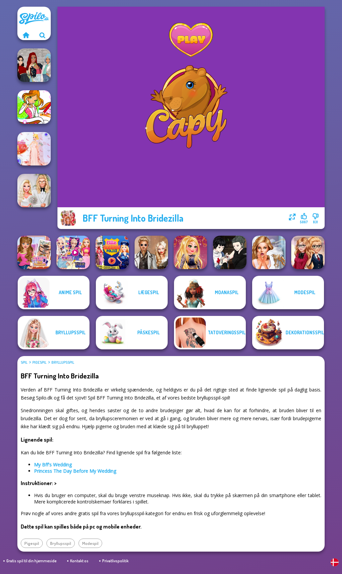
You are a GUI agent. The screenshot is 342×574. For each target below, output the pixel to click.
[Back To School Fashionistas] (308, 252)
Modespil (90, 543)
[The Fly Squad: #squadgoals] (34, 65)
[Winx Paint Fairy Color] (34, 107)
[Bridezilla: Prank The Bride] (269, 252)
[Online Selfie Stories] (190, 252)
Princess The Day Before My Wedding (75, 471)
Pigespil (39, 362)
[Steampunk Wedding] (151, 252)
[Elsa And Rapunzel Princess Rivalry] (73, 252)
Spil (24, 362)
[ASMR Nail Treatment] (34, 252)
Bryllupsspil (62, 362)
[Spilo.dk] (25, 35)
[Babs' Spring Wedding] (34, 190)
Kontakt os (79, 560)
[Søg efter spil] (42, 35)
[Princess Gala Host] (34, 148)
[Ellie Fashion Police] (112, 252)
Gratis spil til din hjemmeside (31, 560)
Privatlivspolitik (115, 560)
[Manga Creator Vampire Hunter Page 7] (229, 252)
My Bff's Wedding (53, 464)
